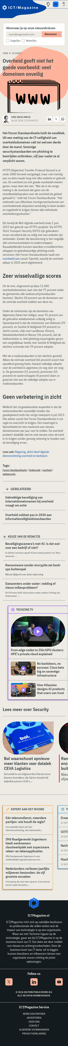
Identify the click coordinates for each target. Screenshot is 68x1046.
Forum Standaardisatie (15, 470)
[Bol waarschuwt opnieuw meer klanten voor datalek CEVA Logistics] (28, 738)
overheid (47, 470)
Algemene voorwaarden (34, 1029)
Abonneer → (52, 34)
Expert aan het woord (27, 809)
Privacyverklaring (34, 1033)
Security (17, 53)
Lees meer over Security (26, 709)
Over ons (34, 1021)
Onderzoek (34, 470)
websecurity (9, 474)
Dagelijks (15, 40)
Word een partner (34, 1013)
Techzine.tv (24, 609)
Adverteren (34, 1017)
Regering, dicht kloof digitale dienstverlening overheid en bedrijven (26, 454)
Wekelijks (31, 40)
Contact (34, 1025)
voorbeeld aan (11, 258)
